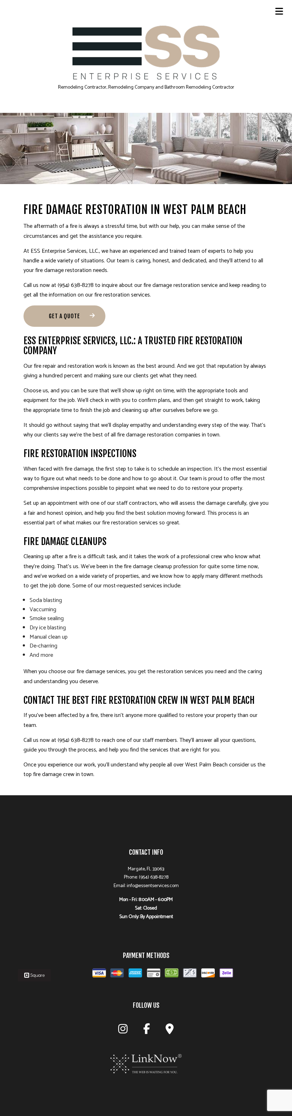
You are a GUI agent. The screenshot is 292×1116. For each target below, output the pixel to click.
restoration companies (173, 435)
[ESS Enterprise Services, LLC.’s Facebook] (146, 1031)
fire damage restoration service (181, 285)
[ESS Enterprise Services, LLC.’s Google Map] (169, 1031)
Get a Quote (64, 316)
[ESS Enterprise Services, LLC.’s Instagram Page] (123, 1031)
